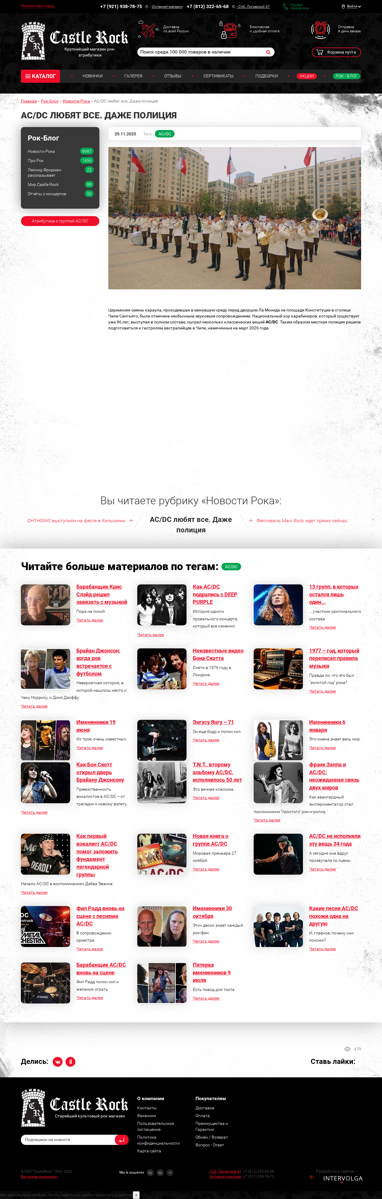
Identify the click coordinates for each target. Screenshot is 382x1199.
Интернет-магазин (167, 6)
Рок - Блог (347, 76)
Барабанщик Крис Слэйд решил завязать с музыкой (101, 594)
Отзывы (172, 76)
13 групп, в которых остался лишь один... (333, 594)
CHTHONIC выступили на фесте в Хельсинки (76, 520)
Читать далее (89, 620)
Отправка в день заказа (349, 29)
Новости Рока (76, 101)
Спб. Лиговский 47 (254, 6)
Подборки (266, 76)
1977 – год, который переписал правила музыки (334, 658)
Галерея (133, 76)
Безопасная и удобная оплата (264, 29)
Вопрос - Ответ (209, 1145)
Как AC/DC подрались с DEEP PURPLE (215, 594)
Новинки (93, 76)
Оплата (202, 1115)
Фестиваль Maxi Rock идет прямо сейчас (302, 520)
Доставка (204, 1107)
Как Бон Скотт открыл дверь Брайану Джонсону (100, 772)
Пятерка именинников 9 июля (212, 972)
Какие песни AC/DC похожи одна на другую (333, 916)
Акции (307, 76)
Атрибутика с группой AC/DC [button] (60, 221)
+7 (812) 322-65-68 (208, 6)
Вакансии (146, 1115)
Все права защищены (39, 1176)
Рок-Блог (50, 101)
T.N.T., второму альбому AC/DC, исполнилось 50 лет (217, 772)
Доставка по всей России (176, 29)
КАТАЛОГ (44, 76)
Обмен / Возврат (211, 1137)
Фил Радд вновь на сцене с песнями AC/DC (100, 916)
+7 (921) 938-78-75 (121, 6)
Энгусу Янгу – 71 (213, 722)
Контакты (147, 1107)
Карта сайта (149, 1150)
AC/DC (164, 134)
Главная (29, 101)
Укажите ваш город (37, 6)
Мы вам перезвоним (299, 6)
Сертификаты (219, 76)
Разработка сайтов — (337, 1171)
